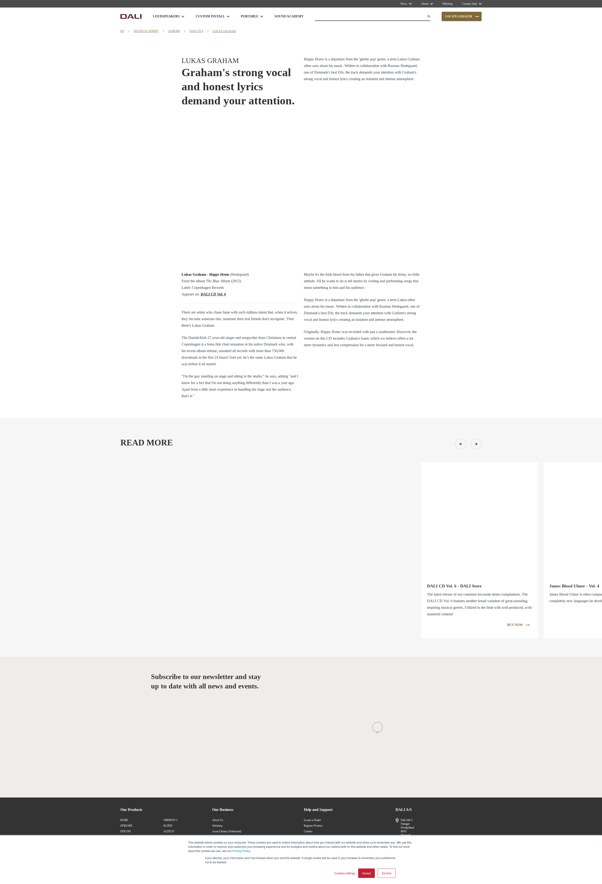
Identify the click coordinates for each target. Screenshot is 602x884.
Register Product (313, 825)
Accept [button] (366, 873)
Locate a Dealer (312, 820)
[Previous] (460, 444)
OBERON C (170, 820)
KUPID (167, 825)
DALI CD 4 (196, 31)
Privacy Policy (241, 851)
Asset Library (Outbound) (226, 831)
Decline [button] (387, 873)
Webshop (217, 825)
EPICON (125, 831)
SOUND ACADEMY (146, 31)
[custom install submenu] (228, 16)
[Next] (476, 444)
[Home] (131, 16)
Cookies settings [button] (344, 873)
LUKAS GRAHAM (224, 31)
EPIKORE (126, 825)
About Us (217, 820)
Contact (308, 831)
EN (122, 31)
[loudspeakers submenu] (183, 16)
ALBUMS (174, 31)
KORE (124, 820)
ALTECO (168, 831)
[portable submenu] (261, 16)
